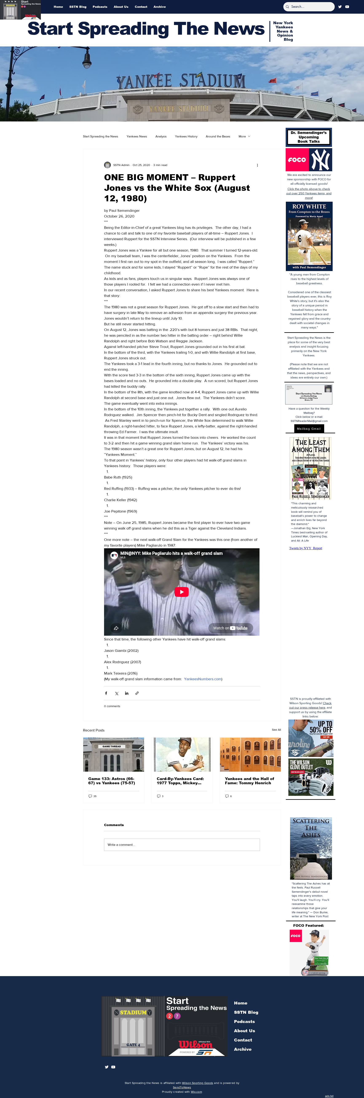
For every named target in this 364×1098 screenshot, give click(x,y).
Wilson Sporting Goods (197, 1083)
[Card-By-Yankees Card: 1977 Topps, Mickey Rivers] (182, 755)
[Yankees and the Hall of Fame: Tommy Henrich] (250, 755)
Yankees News (137, 136)
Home (240, 1003)
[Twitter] (340, 6)
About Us (244, 1030)
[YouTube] (347, 6)
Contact (243, 1040)
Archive (243, 1049)
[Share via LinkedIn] (127, 693)
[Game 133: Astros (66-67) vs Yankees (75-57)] (113, 755)
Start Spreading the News (100, 136)
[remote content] (182, 592)
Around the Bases (218, 136)
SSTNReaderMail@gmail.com (309, 421)
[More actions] (257, 164)
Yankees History (186, 136)
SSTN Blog (246, 1012)
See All (276, 729)
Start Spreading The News (145, 28)
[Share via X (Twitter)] (116, 693)
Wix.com (196, 1091)
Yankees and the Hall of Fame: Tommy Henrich (249, 781)
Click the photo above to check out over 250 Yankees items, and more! (309, 193)
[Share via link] (137, 693)
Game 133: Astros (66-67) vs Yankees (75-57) (111, 781)
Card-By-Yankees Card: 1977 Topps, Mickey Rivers (180, 781)
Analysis (161, 136)
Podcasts (244, 1021)
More (242, 136)
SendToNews (182, 1087)
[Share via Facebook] (106, 693)
